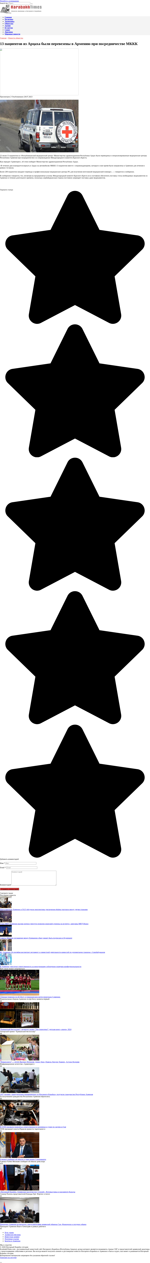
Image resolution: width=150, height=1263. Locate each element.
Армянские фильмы (13, 1235)
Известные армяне (12, 1237)
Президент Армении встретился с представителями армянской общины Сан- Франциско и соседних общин (43, 1224)
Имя (2, 863)
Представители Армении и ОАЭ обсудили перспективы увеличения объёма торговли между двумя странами (44, 909)
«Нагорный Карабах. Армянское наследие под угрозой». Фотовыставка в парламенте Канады (37, 1192)
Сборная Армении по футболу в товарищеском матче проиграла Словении (30, 997)
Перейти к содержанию (9, 1)
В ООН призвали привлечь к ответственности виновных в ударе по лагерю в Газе (33, 1127)
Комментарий (5, 885)
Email (3, 868)
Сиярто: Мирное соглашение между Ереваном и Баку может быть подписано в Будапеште (36, 938)
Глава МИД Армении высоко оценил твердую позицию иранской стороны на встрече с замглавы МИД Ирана (44, 924)
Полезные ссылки (12, 1239)
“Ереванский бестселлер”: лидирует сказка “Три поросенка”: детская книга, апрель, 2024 (35, 1029)
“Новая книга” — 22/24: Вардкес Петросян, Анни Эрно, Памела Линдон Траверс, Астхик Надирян (39, 1062)
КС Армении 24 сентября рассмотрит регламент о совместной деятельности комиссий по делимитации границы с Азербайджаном (52, 952)
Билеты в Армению (12, 1241)
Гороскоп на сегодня (8, 1258)
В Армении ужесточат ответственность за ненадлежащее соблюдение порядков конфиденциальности (40, 967)
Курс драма (9, 1233)
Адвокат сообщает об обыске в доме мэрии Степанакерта (23, 1159)
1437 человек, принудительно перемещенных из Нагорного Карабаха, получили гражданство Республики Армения (46, 1094)
